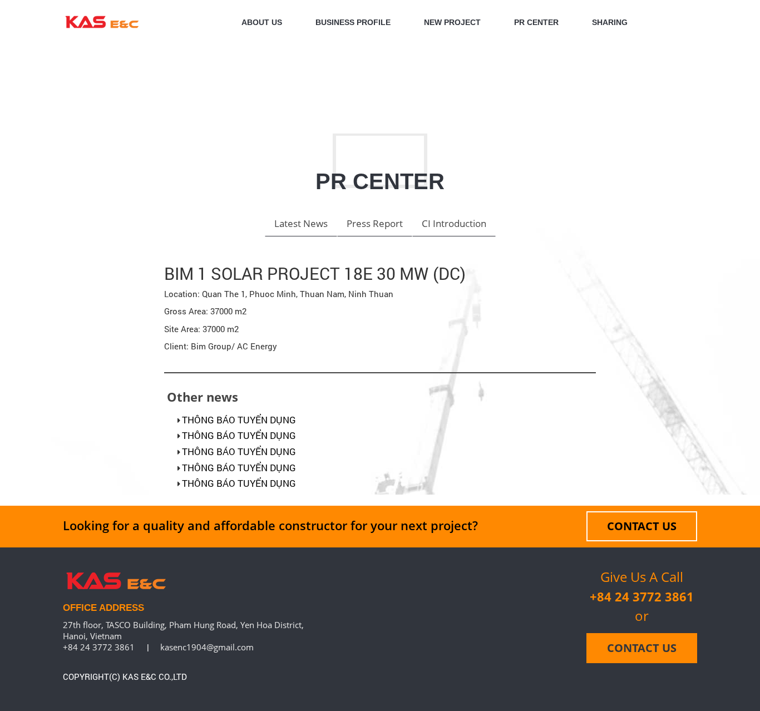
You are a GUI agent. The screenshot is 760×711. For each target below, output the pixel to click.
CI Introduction (454, 223)
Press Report (375, 223)
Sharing (610, 22)
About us (261, 22)
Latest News (301, 223)
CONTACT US (642, 526)
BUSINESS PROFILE (353, 22)
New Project (452, 22)
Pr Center (536, 22)
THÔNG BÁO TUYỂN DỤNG (239, 419)
